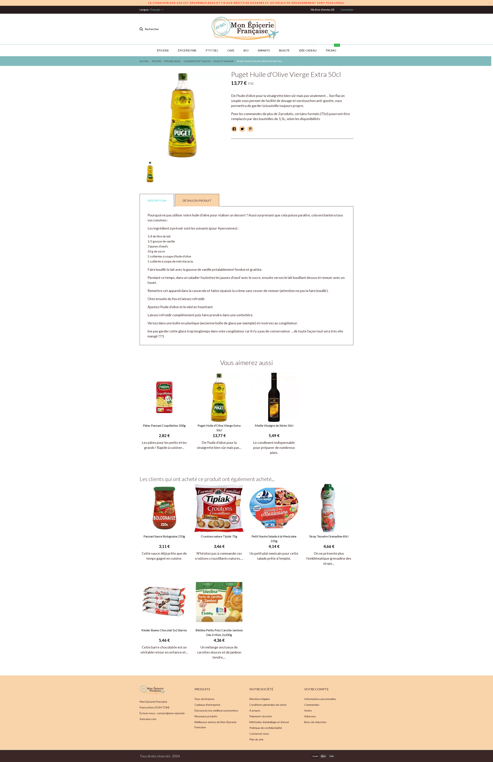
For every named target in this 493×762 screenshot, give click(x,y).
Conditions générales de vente (268, 704)
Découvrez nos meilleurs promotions (216, 710)
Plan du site (256, 739)
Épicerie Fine (187, 50)
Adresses (310, 716)
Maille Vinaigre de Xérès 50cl (274, 425)
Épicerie (163, 50)
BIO (246, 50)
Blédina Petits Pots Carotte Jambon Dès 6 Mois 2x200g (219, 632)
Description (157, 200)
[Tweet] (242, 129)
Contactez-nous (259, 733)
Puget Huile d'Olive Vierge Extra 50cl (219, 428)
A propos (254, 710)
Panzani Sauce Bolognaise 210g (164, 536)
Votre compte (316, 689)
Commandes (311, 704)
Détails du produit (197, 200)
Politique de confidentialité (265, 727)
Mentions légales (259, 699)
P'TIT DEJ (212, 50)
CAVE (230, 50)
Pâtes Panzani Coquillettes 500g (164, 425)
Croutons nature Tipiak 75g (219, 536)
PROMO (332, 48)
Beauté (284, 50)
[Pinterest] (250, 129)
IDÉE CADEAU (309, 48)
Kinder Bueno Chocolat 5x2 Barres (164, 630)
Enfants (264, 50)
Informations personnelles (320, 699)
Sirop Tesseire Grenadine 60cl (328, 536)
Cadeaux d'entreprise (207, 704)
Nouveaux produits (206, 716)
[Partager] (234, 129)
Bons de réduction (315, 722)
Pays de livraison (204, 699)
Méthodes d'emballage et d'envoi (269, 722)
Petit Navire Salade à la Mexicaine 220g (274, 538)
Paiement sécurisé (260, 716)
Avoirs (308, 710)
